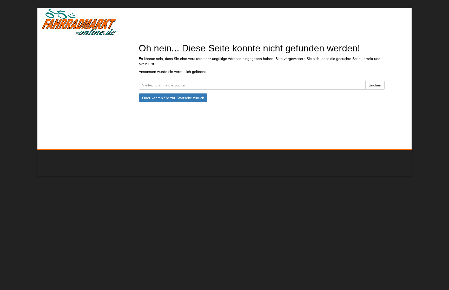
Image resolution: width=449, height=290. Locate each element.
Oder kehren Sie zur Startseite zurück (173, 98)
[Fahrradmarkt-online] (115, 21)
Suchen (375, 85)
